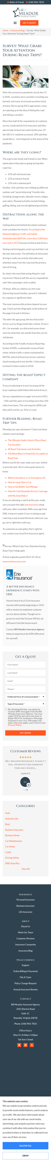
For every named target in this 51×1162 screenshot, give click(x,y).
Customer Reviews (25, 938)
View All (26, 868)
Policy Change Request (25, 983)
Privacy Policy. (15, 725)
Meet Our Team (25, 932)
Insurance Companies (25, 944)
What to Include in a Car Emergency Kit (26, 477)
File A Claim (25, 977)
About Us (25, 926)
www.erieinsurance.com (14, 561)
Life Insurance (25, 912)
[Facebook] (25, 1045)
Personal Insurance (25, 899)
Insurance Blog (17, 30)
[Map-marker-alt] (19, 1045)
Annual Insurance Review (25, 989)
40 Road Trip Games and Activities (24, 449)
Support (25, 965)
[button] (15, 22)
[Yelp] (32, 1045)
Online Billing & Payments (25, 971)
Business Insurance (25, 905)
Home (5, 30)
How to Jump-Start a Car (20, 482)
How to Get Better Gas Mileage (23, 486)
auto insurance (32, 504)
